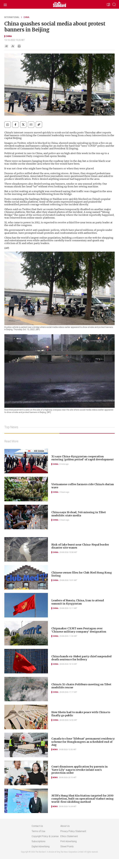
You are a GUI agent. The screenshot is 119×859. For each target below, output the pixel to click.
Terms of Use (38, 831)
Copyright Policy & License (45, 836)
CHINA (26, 17)
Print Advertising (68, 841)
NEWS (55, 750)
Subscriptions (38, 841)
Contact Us (37, 826)
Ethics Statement (69, 836)
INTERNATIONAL (11, 17)
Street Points (67, 846)
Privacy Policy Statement (73, 831)
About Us (65, 826)
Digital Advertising (40, 846)
